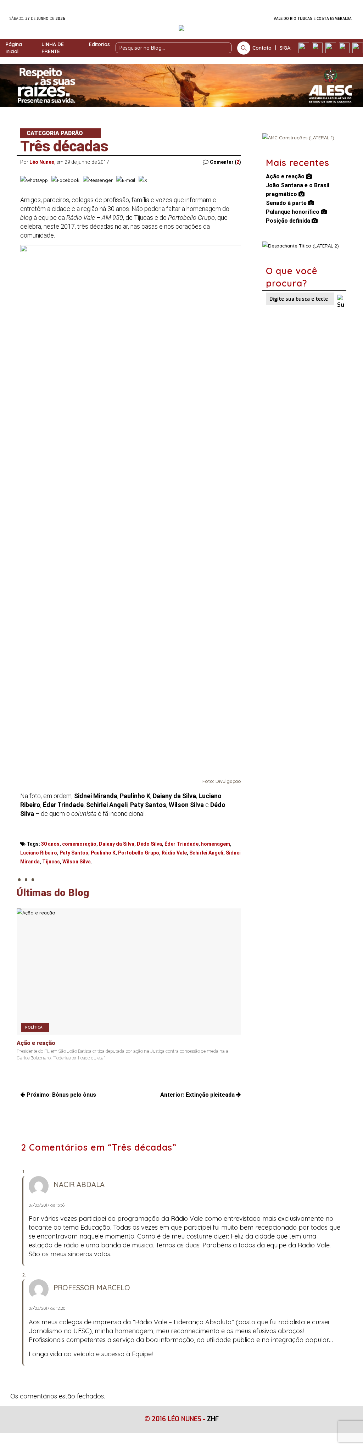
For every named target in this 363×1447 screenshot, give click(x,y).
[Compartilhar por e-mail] (125, 180)
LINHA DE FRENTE (52, 48)
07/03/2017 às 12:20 (47, 1308)
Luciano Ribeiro (38, 853)
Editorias (99, 44)
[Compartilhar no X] (143, 180)
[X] (330, 48)
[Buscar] (243, 48)
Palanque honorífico (293, 211)
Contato (262, 48)
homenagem (215, 844)
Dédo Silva (149, 844)
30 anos (50, 844)
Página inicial (14, 48)
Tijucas (51, 861)
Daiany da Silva (116, 844)
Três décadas (64, 146)
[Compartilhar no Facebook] (65, 180)
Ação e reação (286, 176)
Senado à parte (287, 203)
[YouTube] (344, 48)
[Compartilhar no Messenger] (98, 180)
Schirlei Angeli (206, 853)
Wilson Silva (76, 861)
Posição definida (289, 220)
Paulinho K (103, 853)
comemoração (79, 844)
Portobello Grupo (138, 853)
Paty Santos (74, 853)
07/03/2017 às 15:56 (47, 1205)
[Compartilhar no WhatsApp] (34, 180)
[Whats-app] (357, 48)
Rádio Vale (174, 853)
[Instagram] (317, 48)
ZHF (213, 1419)
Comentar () (225, 162)
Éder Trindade (181, 844)
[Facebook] (303, 48)
